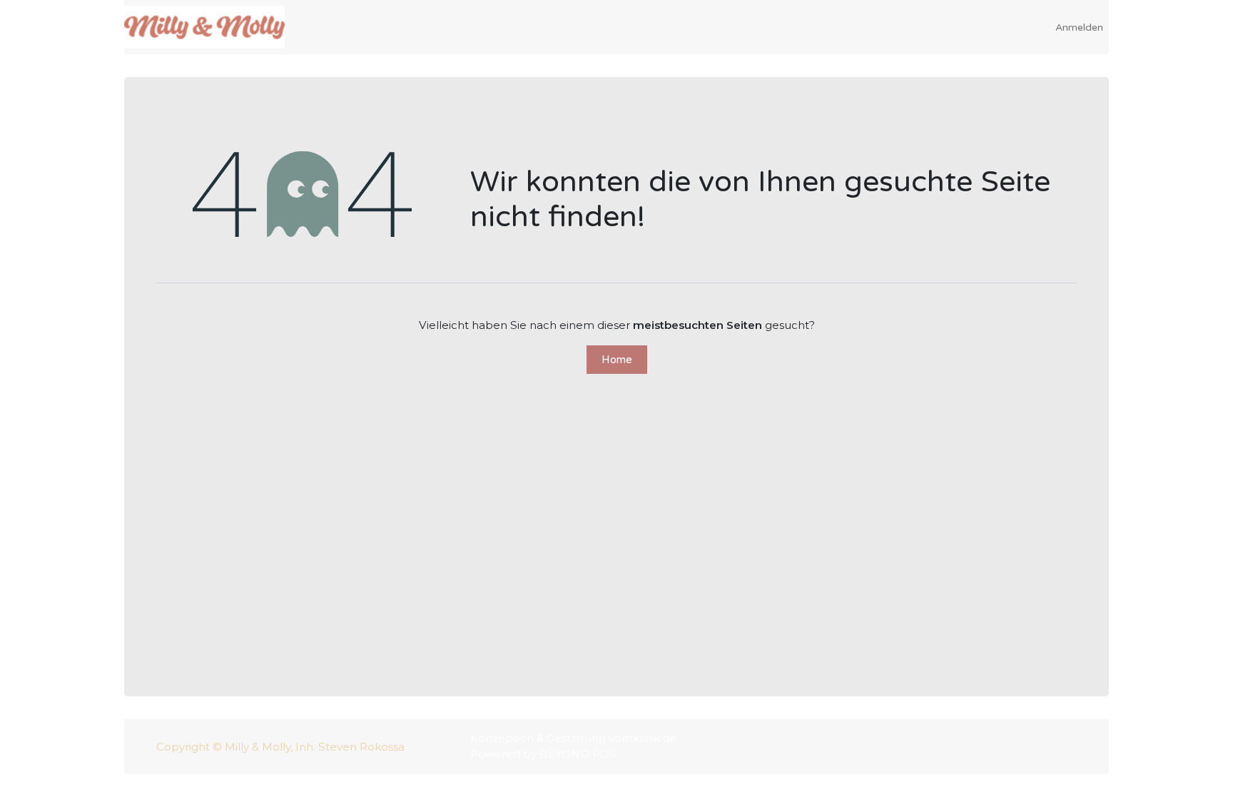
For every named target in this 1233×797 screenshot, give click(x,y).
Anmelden (1079, 27)
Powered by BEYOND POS (543, 754)
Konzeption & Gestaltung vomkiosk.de (573, 738)
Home (617, 359)
